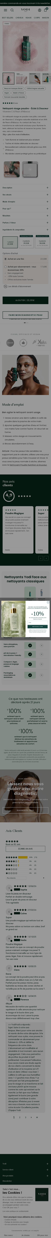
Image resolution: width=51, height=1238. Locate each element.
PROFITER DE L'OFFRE (37, 626)
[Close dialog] (48, 602)
